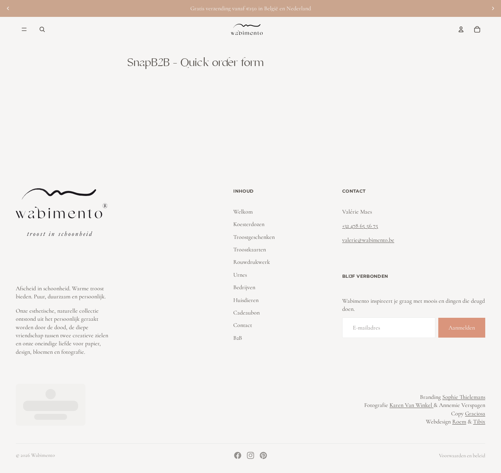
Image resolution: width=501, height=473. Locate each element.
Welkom (243, 211)
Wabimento (43, 455)
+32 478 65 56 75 (360, 225)
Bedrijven (244, 287)
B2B (237, 338)
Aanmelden (462, 327)
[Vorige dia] (8, 8)
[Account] (461, 29)
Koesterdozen (248, 224)
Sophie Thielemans (463, 397)
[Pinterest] (263, 455)
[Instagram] (250, 455)
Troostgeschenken (254, 237)
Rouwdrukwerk (251, 262)
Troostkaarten (249, 249)
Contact (242, 325)
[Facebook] (237, 455)
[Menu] (24, 29)
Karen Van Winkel (412, 405)
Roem (459, 421)
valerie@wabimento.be (368, 240)
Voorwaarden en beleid (462, 455)
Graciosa (475, 413)
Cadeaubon (246, 312)
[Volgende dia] (493, 8)
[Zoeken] (42, 29)
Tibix (479, 421)
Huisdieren (246, 300)
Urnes (240, 275)
